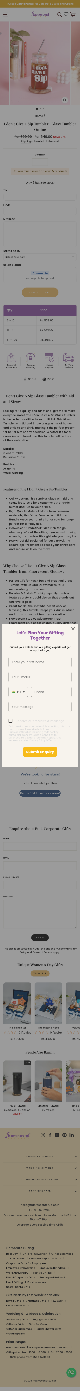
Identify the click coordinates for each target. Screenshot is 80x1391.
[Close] (73, 628)
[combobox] (18, 692)
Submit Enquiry (40, 751)
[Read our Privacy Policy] (69, 727)
